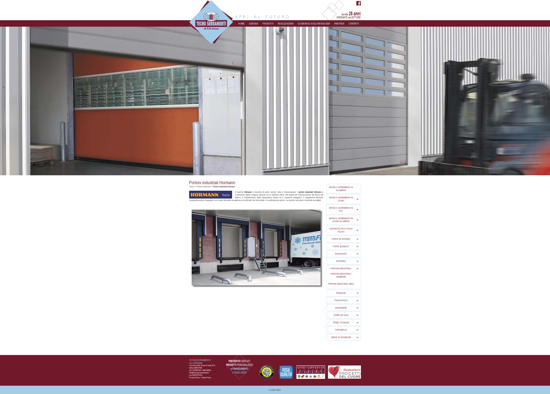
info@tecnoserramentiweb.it (199, 372)
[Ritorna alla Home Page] (211, 42)
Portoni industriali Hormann (212, 182)
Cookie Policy (206, 377)
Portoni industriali (203, 186)
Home (191, 186)
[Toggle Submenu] (357, 199)
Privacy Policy (194, 377)
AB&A (278, 389)
